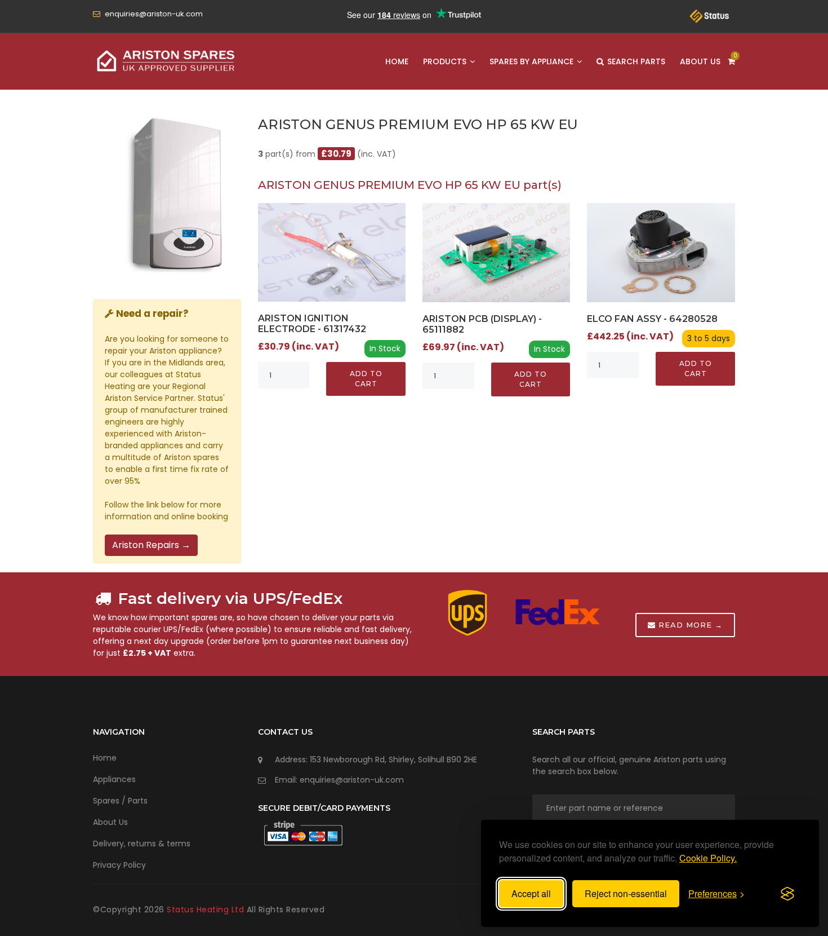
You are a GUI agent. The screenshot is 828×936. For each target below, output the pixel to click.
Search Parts (635, 61)
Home (396, 61)
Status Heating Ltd (207, 909)
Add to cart (366, 378)
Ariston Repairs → (151, 544)
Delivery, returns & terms (141, 843)
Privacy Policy (119, 865)
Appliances (114, 779)
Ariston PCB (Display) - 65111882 (482, 324)
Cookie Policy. (708, 857)
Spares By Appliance (532, 61)
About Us (700, 61)
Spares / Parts (120, 800)
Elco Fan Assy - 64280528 (652, 319)
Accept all (531, 893)
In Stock (385, 348)
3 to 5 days (708, 338)
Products (446, 61)
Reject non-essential (626, 893)
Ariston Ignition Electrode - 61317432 (312, 323)
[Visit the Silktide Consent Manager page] (787, 893)
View (331, 252)
